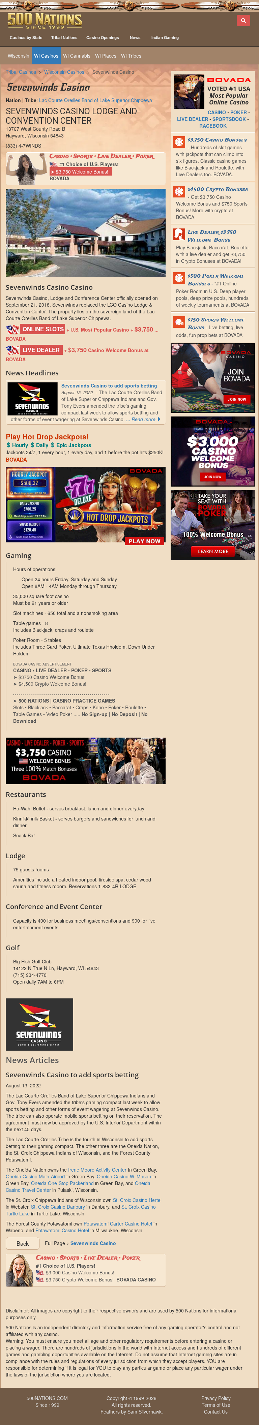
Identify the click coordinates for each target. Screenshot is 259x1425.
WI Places (105, 55)
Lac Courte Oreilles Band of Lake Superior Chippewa (95, 100)
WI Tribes (131, 55)
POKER (238, 112)
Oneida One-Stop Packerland (62, 1183)
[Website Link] (86, 1024)
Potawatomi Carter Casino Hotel (118, 1223)
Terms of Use (216, 1404)
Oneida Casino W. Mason (124, 1176)
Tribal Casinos (21, 71)
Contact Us (216, 1411)
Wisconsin (18, 55)
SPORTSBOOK (229, 119)
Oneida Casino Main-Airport (35, 1176)
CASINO (217, 112)
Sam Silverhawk (144, 1411)
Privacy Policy (216, 1398)
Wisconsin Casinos (64, 71)
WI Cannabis (76, 55)
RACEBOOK (213, 125)
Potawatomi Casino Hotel (62, 1230)
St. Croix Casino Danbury (58, 1206)
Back (23, 1243)
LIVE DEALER (192, 119)
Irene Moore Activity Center (97, 1169)
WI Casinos (46, 55)
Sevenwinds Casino (113, 71)
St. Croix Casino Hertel (137, 1200)
